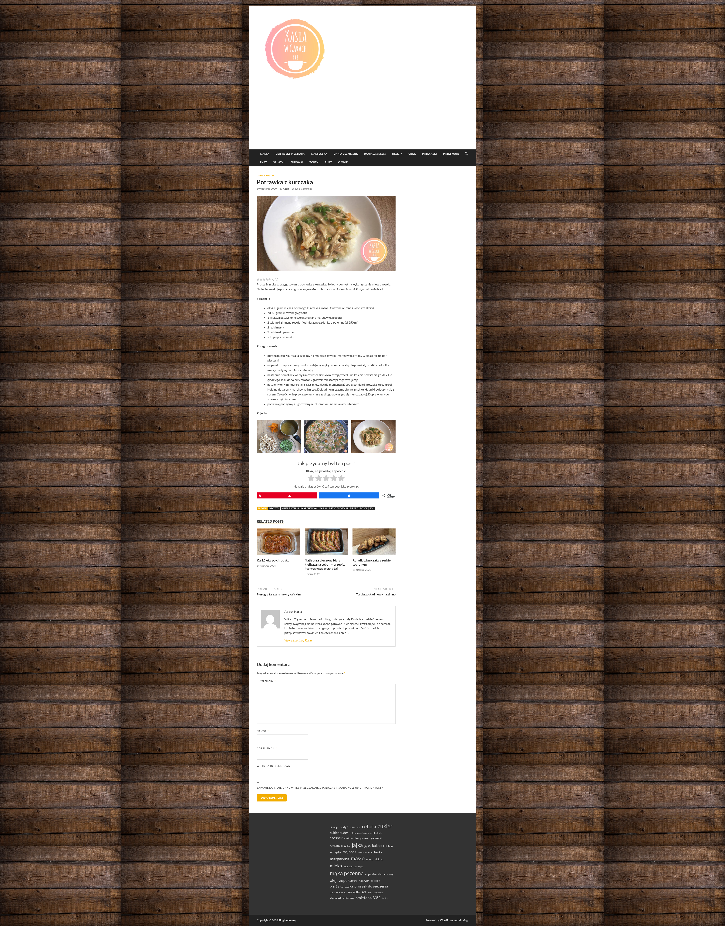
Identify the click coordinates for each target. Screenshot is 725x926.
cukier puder (339, 833)
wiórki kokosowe (375, 892)
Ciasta (264, 153)
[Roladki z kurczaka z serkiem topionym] (374, 543)
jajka (357, 844)
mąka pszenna (290, 508)
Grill (412, 153)
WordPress (446, 920)
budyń (344, 827)
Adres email (267, 748)
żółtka (385, 898)
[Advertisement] (362, 121)
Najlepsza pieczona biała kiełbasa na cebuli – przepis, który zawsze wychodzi (325, 564)
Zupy (328, 162)
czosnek (336, 838)
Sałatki (278, 162)
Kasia (286, 188)
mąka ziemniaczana (376, 874)
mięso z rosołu (338, 508)
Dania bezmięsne (346, 153)
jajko (367, 846)
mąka (360, 866)
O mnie (343, 162)
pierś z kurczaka (341, 886)
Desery (397, 153)
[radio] (311, 479)
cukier (385, 826)
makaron (362, 852)
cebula (369, 826)
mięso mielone (374, 859)
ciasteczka (319, 153)
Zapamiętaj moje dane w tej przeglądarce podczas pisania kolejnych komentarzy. (320, 787)
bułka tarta (355, 827)
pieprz (354, 508)
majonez (349, 851)
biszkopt (334, 827)
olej (391, 874)
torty (313, 162)
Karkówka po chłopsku (273, 560)
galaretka (364, 838)
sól (372, 508)
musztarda (350, 866)
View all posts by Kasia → (299, 640)
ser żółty (354, 892)
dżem (356, 838)
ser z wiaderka (338, 892)
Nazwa (263, 731)
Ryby (263, 162)
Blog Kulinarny (287, 920)
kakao (377, 845)
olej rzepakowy (343, 880)
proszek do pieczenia (371, 886)
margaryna (339, 858)
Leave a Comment (302, 188)
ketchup (388, 846)
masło (323, 508)
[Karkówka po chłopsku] (278, 543)
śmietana (348, 898)
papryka (364, 880)
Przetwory (451, 153)
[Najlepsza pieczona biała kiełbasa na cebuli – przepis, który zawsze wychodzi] (326, 543)
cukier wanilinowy (359, 832)
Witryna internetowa (273, 765)
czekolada (376, 832)
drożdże (348, 838)
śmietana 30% (368, 897)
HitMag (463, 920)
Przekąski (429, 153)
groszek (274, 508)
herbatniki (336, 846)
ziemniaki (335, 898)
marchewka (309, 508)
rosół (364, 508)
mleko (336, 865)
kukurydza (335, 852)
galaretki (376, 838)
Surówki (297, 162)
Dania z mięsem (375, 153)
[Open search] (466, 153)
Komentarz (266, 680)
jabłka (347, 846)
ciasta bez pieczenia (290, 153)
